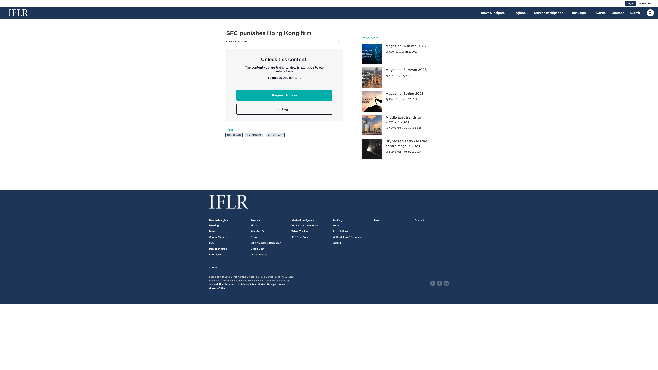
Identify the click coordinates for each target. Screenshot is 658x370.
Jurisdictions (340, 231)
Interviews (215, 254)
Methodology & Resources (348, 237)
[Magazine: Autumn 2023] (372, 54)
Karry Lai (394, 51)
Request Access (284, 95)
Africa (253, 225)
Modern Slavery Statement (272, 284)
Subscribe (645, 3)
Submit (635, 13)
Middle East (257, 249)
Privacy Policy (248, 284)
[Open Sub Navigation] (507, 12)
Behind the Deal (218, 249)
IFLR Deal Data (299, 237)
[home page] (22, 12)
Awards (600, 13)
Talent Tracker (299, 231)
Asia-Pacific (257, 231)
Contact (618, 13)
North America (258, 254)
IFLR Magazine (254, 135)
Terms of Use (232, 284)
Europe (254, 237)
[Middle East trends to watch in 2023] (372, 125)
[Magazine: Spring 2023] (372, 101)
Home (336, 225)
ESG (211, 243)
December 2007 (275, 135)
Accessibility (216, 284)
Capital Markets (218, 237)
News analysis (234, 135)
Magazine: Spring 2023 (405, 93)
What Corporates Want (304, 225)
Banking (214, 225)
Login (630, 3)
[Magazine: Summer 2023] (372, 77)
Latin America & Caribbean (265, 243)
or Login (284, 109)
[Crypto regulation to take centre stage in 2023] (372, 149)
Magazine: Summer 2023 (406, 70)
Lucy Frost (395, 127)
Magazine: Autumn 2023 (406, 46)
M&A (212, 231)
